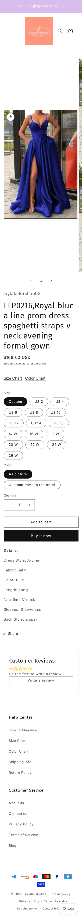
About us (16, 803)
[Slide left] (31, 281)
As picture (18, 474)
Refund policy (61, 894)
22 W (34, 445)
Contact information (56, 908)
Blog (12, 845)
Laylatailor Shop (34, 894)
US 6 (13, 412)
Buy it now (41, 536)
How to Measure (23, 730)
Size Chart (13, 378)
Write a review (41, 680)
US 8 (34, 412)
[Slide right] (51, 281)
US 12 (14, 423)
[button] (9, 31)
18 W (55, 434)
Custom (15, 401)
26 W (13, 455)
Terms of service (55, 901)
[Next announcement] (74, 6)
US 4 (60, 401)
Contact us (18, 814)
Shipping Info (20, 762)
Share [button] (13, 634)
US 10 (56, 412)
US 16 (59, 423)
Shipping (10, 363)
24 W (56, 445)
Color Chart (35, 378)
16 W (34, 434)
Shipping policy (27, 908)
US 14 (36, 423)
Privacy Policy (21, 824)
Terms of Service (23, 835)
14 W (13, 434)
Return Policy (20, 772)
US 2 (39, 401)
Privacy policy (29, 901)
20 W (13, 445)
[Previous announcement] (8, 6)
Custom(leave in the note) (32, 485)
